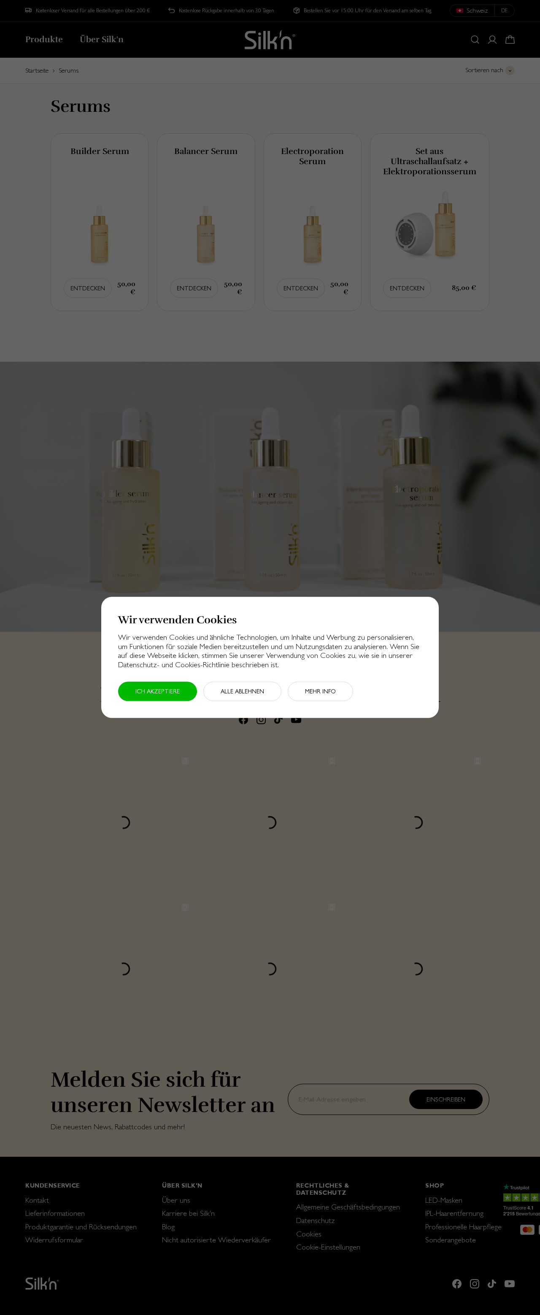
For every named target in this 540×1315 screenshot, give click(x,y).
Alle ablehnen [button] (242, 691)
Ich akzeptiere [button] (157, 691)
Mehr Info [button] (320, 691)
